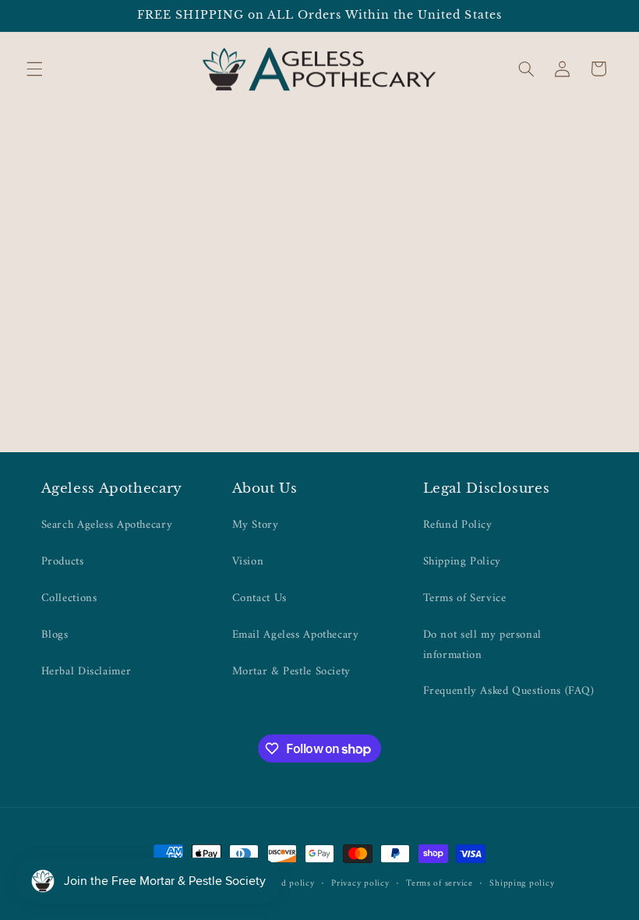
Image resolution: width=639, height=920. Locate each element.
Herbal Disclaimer (86, 671)
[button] (34, 69)
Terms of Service (465, 598)
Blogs (55, 635)
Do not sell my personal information (482, 645)
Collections (69, 598)
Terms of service (439, 883)
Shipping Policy (462, 561)
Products (62, 561)
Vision (248, 561)
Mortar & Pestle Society (291, 671)
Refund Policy (457, 525)
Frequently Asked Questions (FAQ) (509, 691)
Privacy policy (360, 883)
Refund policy (286, 883)
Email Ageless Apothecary (295, 635)
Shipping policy (521, 883)
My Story (255, 525)
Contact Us (259, 598)
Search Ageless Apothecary (107, 525)
